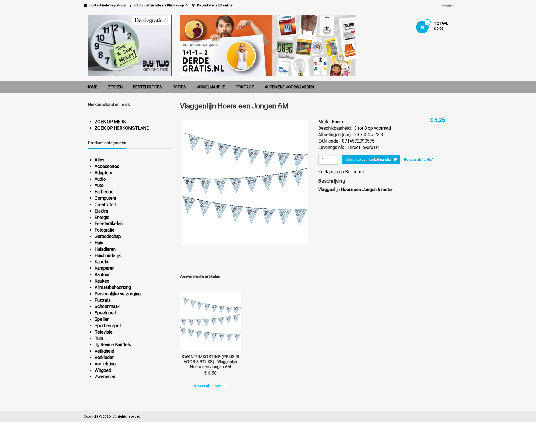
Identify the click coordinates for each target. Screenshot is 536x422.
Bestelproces (147, 87)
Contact (245, 87)
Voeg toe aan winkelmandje (368, 159)
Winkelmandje (211, 87)
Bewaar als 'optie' (418, 159)
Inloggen (447, 5)
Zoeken (115, 87)
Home (92, 87)
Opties (179, 87)
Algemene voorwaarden (289, 87)
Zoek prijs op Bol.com (339, 171)
